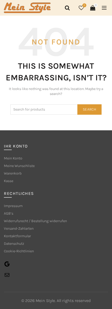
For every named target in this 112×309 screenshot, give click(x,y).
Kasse (8, 181)
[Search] (66, 8)
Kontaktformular (17, 236)
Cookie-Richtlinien (19, 251)
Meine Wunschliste (19, 166)
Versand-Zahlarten (19, 228)
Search (89, 109)
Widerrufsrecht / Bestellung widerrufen (35, 221)
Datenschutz (14, 243)
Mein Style (45, 300)
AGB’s (8, 213)
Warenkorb (13, 173)
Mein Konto (13, 158)
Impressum (13, 206)
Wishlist (84, 5)
